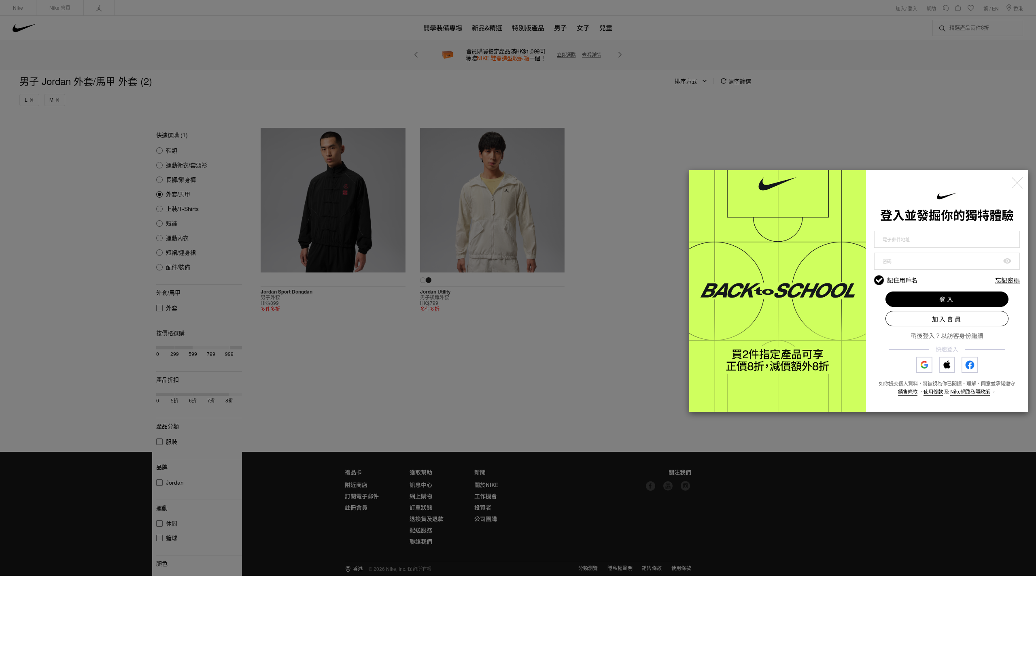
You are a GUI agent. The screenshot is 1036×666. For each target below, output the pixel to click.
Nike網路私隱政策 (970, 391)
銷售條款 (907, 391)
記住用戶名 (902, 280)
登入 (947, 299)
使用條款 (933, 391)
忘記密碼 (1007, 280)
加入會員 (947, 319)
